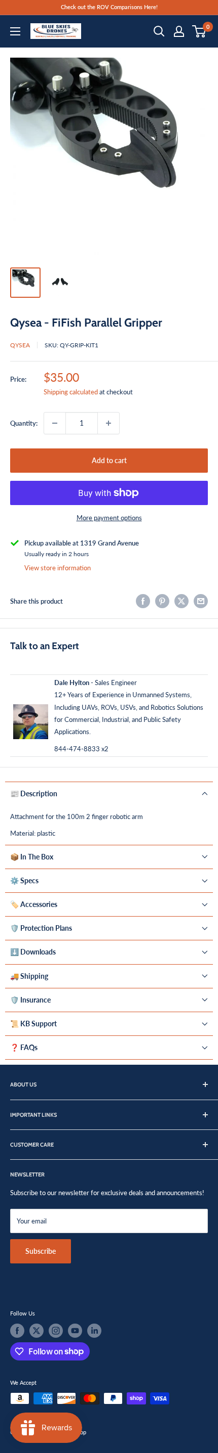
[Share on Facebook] (143, 601)
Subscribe (40, 1251)
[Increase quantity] (108, 423)
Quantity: (24, 423)
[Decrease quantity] (54, 423)
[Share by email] (201, 601)
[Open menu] (15, 31)
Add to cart (109, 460)
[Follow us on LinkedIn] (94, 1331)
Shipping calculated (71, 392)
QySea (20, 345)
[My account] (179, 31)
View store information (57, 568)
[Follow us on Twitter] (36, 1331)
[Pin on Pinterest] (162, 601)
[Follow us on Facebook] (17, 1331)
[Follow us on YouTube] (75, 1331)
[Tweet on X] (181, 601)
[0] (199, 31)
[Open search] (159, 31)
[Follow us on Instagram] (56, 1331)
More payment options (109, 518)
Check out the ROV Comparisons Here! (109, 7)
